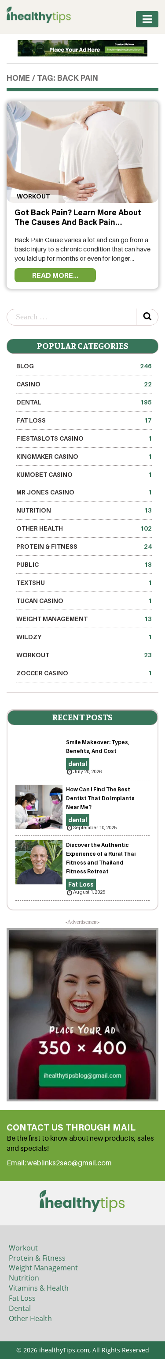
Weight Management (84, 618)
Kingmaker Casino (84, 456)
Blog (84, 366)
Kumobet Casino (84, 474)
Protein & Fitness (84, 546)
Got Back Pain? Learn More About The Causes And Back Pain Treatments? (78, 223)
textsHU (84, 582)
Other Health (84, 528)
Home (18, 79)
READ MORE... (55, 275)
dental (84, 402)
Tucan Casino (84, 600)
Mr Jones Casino (84, 492)
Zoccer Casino (84, 673)
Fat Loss (84, 420)
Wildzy (84, 636)
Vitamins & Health (39, 1288)
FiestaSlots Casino (84, 438)
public (84, 564)
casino (84, 384)
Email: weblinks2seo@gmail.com (59, 1162)
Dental (20, 1308)
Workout (32, 196)
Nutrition (84, 510)
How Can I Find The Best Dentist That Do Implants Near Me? (100, 798)
